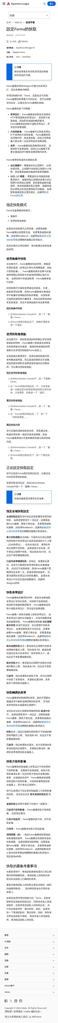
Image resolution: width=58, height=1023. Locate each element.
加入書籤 (13, 41)
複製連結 (24, 41)
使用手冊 (30, 22)
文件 (8, 22)
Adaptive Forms (19, 52)
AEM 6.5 (18, 22)
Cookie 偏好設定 (32, 1011)
